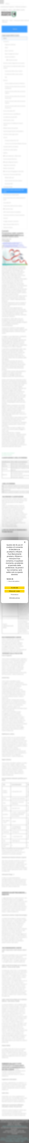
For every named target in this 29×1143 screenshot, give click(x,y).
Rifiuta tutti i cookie (14, 591)
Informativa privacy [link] (14, 598)
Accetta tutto (14, 587)
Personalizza (14, 594)
